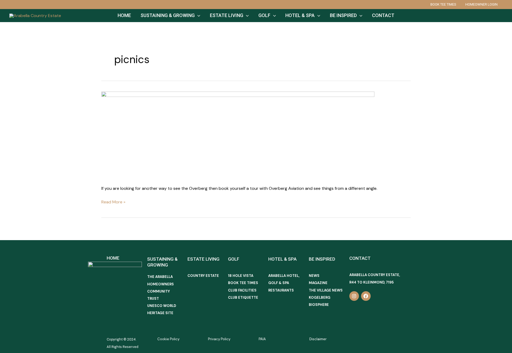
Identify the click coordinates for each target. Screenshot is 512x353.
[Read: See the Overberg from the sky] (237, 134)
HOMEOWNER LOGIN (481, 4)
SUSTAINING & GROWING (168, 15)
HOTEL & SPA (300, 15)
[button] (197, 15)
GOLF (264, 15)
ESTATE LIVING (226, 15)
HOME (124, 15)
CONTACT (383, 15)
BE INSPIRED (343, 15)
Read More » (113, 201)
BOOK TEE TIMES (443, 4)
